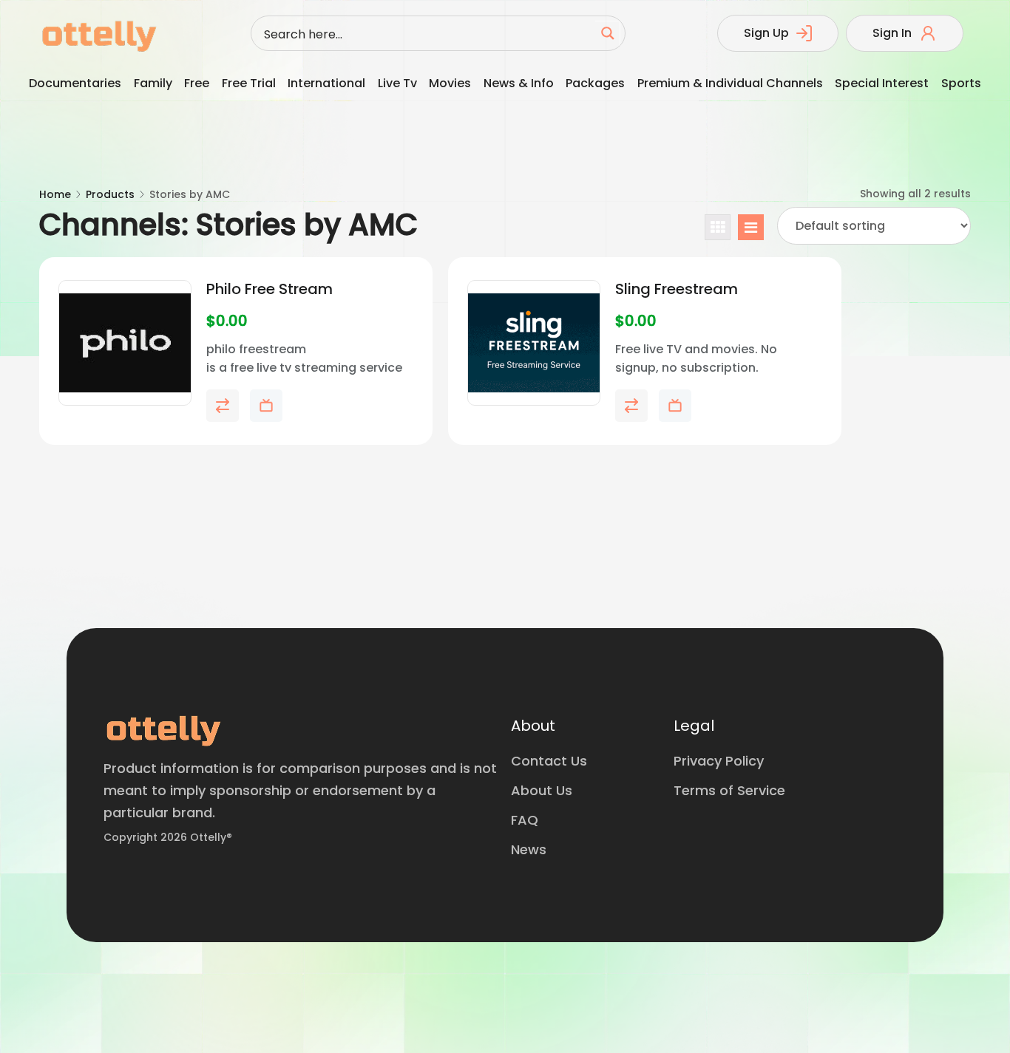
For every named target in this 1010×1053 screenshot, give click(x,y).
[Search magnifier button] (607, 33)
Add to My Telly (266, 405)
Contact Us (549, 761)
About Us (541, 790)
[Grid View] (718, 227)
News (528, 849)
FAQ (524, 820)
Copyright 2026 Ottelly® (168, 837)
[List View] (751, 227)
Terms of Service (729, 790)
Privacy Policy (719, 761)
